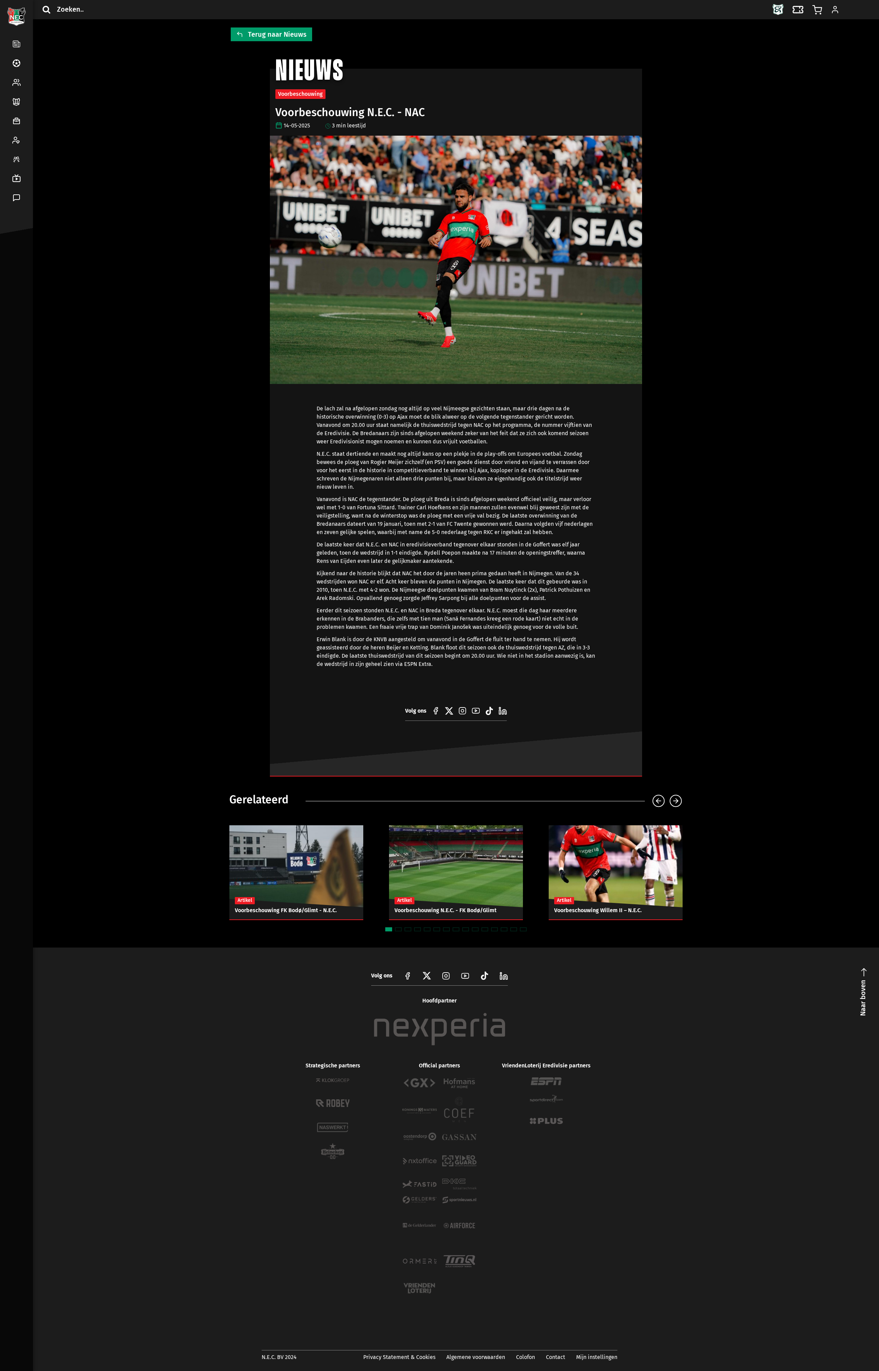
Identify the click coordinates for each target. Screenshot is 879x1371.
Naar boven (863, 998)
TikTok (31, 279)
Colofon (525, 1357)
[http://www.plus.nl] (546, 1121)
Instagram (446, 976)
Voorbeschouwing (300, 94)
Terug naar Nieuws (277, 34)
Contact (555, 1357)
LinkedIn (15, 279)
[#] (436, 711)
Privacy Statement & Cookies (399, 1357)
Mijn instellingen (596, 1357)
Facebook (15, 262)
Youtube (465, 976)
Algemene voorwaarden (475, 1357)
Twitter (31, 262)
